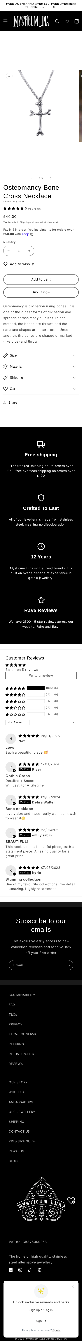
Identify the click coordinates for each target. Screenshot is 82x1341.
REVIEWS (16, 1063)
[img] (29, 736)
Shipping (25, 222)
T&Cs (13, 1014)
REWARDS (16, 1151)
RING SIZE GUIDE (22, 1141)
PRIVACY (15, 1024)
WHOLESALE (18, 1092)
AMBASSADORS (21, 1102)
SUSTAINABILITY (22, 995)
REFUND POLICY (22, 1054)
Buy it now (41, 292)
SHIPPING (16, 1121)
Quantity (9, 242)
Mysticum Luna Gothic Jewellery (46, 1338)
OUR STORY (18, 1082)
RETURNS (16, 1044)
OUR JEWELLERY (22, 1112)
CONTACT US (19, 1131)
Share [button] (12, 402)
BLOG (13, 1161)
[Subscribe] (68, 965)
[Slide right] (51, 178)
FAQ (12, 1004)
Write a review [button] (41, 675)
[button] (5, 21)
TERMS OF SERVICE (24, 1034)
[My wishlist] (67, 20)
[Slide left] (31, 178)
